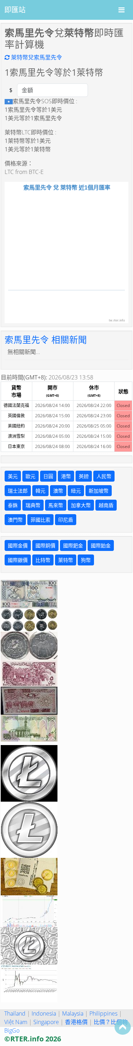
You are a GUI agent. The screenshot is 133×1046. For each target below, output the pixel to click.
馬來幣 (55, 505)
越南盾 (106, 505)
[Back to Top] (122, 1026)
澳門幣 (15, 519)
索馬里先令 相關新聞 (46, 339)
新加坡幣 (99, 490)
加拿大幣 (81, 505)
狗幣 (86, 560)
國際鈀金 (73, 545)
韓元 (40, 490)
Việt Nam (15, 1022)
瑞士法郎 (18, 490)
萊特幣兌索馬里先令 (36, 57)
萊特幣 (65, 560)
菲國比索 (40, 519)
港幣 (66, 476)
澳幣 (58, 490)
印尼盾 (65, 519)
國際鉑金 (101, 545)
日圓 (48, 476)
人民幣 (103, 476)
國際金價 (18, 545)
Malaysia (72, 1013)
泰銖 (13, 505)
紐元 (76, 490)
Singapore (46, 1022)
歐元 (30, 476)
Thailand (15, 1013)
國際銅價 (45, 545)
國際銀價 (18, 560)
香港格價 (76, 1022)
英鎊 (84, 476)
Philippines (103, 1013)
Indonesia (44, 1013)
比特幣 (42, 560)
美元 (13, 476)
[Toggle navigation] (121, 10)
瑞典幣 (33, 505)
